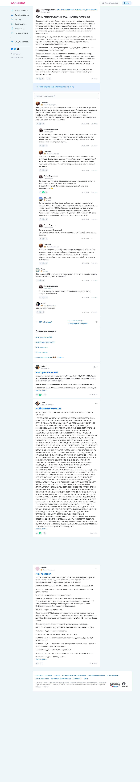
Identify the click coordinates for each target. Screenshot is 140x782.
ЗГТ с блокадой (45, 322)
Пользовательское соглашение (74, 675)
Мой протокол (41, 347)
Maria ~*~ (44, 366)
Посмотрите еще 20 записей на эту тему (57, 87)
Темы (86, 678)
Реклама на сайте (17, 57)
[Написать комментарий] (66, 96)
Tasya (43, 269)
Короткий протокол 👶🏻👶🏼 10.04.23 (49, 357)
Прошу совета (41, 352)
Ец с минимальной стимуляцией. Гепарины (77, 322)
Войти (126, 3)
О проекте (39, 675)
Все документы (112, 675)
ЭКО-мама (61, 10)
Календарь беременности (61, 678)
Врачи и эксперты (42, 678)
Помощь (57, 675)
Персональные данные (96, 675)
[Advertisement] (118, 38)
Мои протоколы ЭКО (44, 337)
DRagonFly (47, 198)
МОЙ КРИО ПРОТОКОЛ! (45, 342)
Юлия (43, 402)
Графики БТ (77, 678)
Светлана (44, 102)
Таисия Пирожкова (48, 10)
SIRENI (43, 303)
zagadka (44, 567)
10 (49, 79)
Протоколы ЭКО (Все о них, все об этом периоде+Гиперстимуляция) (91, 10)
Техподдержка (16, 54)
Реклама (49, 675)
